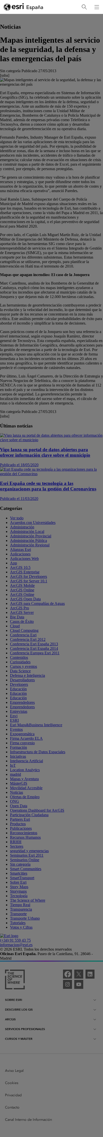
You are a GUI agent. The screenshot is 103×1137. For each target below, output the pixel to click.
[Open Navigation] (96, 7)
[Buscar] (84, 7)
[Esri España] (24, 7)
